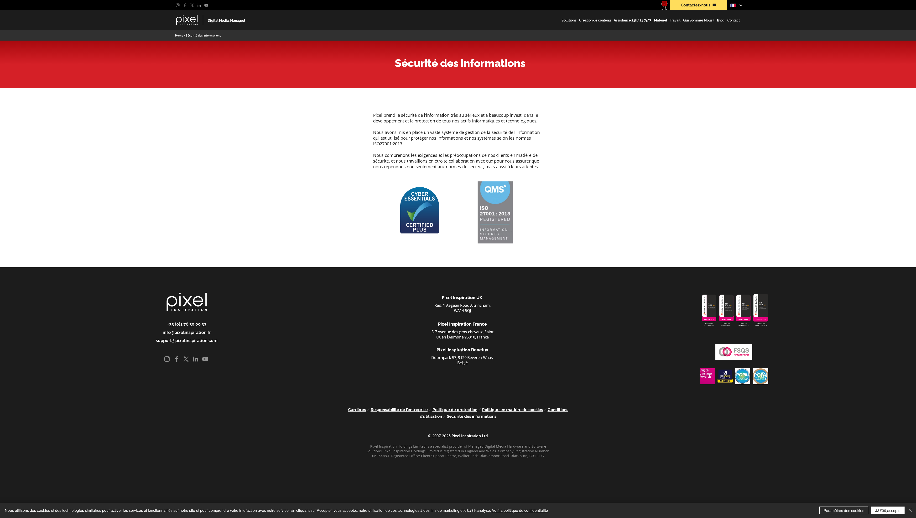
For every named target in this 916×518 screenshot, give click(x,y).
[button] (569, 20)
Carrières (357, 409)
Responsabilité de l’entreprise (399, 409)
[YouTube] (206, 5)
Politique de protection (454, 409)
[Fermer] (910, 510)
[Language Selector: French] (736, 5)
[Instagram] (177, 5)
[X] (192, 5)
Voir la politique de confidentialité (520, 510)
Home (179, 35)
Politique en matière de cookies (512, 409)
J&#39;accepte (887, 510)
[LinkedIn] (199, 5)
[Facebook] (184, 5)
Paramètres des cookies (843, 510)
